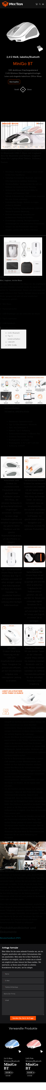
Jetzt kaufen (14, 82)
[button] (6, 1057)
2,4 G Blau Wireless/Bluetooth (12, 1059)
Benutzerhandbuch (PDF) (10, 938)
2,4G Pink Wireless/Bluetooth (33, 1059)
